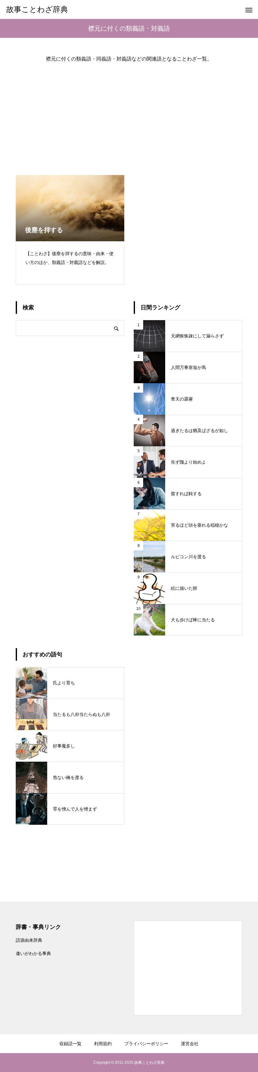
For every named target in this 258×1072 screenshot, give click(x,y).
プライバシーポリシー (146, 1043)
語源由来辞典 (29, 940)
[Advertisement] (129, 113)
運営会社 (190, 1043)
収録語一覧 (70, 1043)
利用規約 (103, 1043)
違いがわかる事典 (33, 953)
